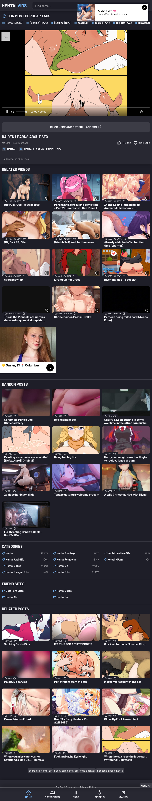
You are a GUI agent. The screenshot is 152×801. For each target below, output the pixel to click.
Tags (76, 797)
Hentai (14, 5)
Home (28, 797)
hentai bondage (78, 553)
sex (59, 149)
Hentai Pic (63, 597)
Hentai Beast (27, 565)
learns (39, 149)
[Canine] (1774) (39, 22)
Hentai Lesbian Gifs (129, 553)
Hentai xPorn (129, 559)
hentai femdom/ (78, 559)
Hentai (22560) (14, 22)
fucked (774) (102, 22)
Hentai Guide (64, 590)
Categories (52, 797)
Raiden (50, 149)
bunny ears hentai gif (66, 770)
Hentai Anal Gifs (27, 559)
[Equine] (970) (62, 22)
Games (123, 797)
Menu (144, 785)
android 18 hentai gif (40, 770)
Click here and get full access (73, 127)
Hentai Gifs (78, 572)
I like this (126, 142)
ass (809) (83, 22)
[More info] (46, 198)
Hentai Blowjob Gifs (27, 572)
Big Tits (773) (124, 22)
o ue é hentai (87, 770)
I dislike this (144, 142)
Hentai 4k (11, 597)
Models (100, 797)
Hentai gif (78, 565)
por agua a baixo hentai (110, 770)
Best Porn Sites (15, 590)
